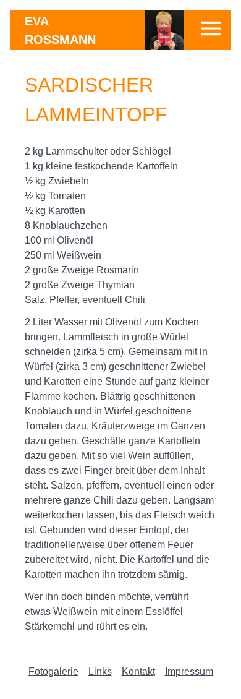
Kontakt (138, 671)
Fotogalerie (53, 671)
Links (100, 671)
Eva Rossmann (60, 30)
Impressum (189, 671)
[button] (211, 28)
